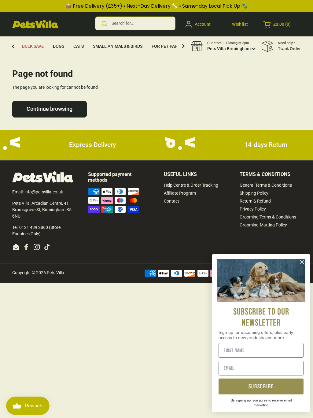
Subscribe (261, 386)
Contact (171, 201)
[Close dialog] (302, 262)
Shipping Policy (254, 193)
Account (203, 24)
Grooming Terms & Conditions (268, 217)
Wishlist (240, 24)
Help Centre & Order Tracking (191, 185)
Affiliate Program (180, 193)
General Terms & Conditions (266, 185)
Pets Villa (55, 272)
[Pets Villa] (35, 24)
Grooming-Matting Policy (263, 224)
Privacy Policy (253, 209)
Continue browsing (49, 109)
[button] (277, 24)
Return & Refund (255, 201)
